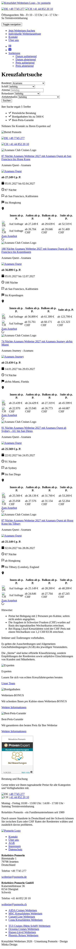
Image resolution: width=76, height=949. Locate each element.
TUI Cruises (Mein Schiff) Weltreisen (29, 925)
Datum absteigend (26, 59)
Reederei (6, 83)
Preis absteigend (25, 65)
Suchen (7, 100)
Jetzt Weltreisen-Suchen (21, 30)
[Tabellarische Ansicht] (9, 49)
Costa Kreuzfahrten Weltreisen (25, 919)
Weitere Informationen (13, 707)
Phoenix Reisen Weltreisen (23, 935)
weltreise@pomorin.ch (14, 904)
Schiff (4, 86)
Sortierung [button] (14, 53)
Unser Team (8, 683)
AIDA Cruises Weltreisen (22, 910)
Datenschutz (15, 849)
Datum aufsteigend (26, 56)
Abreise (5, 89)
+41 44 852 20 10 (42, 8)
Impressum (14, 846)
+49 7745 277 (16, 8)
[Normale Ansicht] (9, 46)
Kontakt (12, 36)
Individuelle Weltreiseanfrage (24, 33)
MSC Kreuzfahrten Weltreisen (25, 913)
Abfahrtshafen (9, 96)
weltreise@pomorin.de (14, 876)
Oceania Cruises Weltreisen (23, 928)
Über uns (13, 40)
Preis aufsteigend (25, 62)
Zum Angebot (9, 236)
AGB (11, 842)
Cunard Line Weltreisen (21, 916)
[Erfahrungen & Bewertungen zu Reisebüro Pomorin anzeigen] (17, 772)
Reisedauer (7, 93)
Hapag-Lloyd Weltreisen (22, 932)
